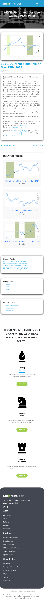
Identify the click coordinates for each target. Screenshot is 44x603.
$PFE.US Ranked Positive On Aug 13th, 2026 (15, 263)
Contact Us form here (13, 136)
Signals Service (24, 132)
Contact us (6, 581)
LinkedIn (16, 127)
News (7, 286)
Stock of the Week (10, 288)
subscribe (22, 125)
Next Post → (38, 146)
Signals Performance (18, 130)
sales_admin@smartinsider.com (23, 134)
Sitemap (5, 577)
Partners (6, 522)
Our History (7, 515)
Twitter (25, 127)
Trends (7, 289)
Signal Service (9, 310)
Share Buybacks (10, 307)
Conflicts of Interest (9, 570)
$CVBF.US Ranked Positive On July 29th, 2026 (15, 267)
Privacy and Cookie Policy (11, 567)
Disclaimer (6, 563)
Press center (7, 529)
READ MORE (22, 384)
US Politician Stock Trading (11, 548)
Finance (8, 284)
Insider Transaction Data (12, 305)
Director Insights (10, 308)
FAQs (5, 574)
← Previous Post (7, 146)
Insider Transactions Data (11, 538)
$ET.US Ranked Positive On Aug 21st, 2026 (14, 261)
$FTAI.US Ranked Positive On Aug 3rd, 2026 (14, 265)
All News (6, 525)
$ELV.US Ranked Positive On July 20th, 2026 (15, 269)
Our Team (6, 519)
